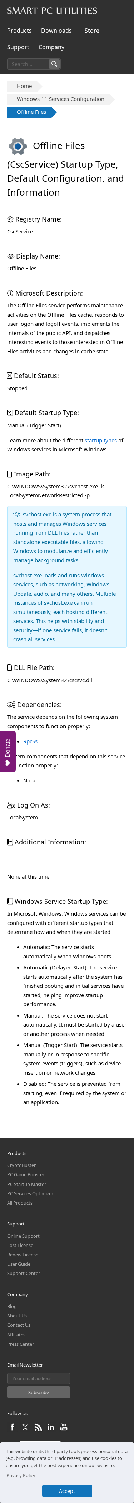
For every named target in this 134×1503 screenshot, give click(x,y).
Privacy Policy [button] (20, 1475)
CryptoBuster (21, 1165)
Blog (12, 1306)
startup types (101, 440)
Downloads (56, 30)
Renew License (22, 1254)
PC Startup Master (26, 1184)
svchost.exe (37, 514)
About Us (17, 1315)
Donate (8, 748)
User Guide (18, 1264)
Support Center (23, 1273)
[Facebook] (13, 1430)
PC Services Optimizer (30, 1193)
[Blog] (39, 1430)
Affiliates (16, 1334)
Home (24, 85)
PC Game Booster (25, 1174)
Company (51, 47)
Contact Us (18, 1325)
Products (19, 30)
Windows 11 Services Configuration (60, 98)
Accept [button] (67, 1491)
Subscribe (38, 1392)
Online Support (23, 1236)
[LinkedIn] (52, 1430)
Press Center (20, 1344)
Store (92, 30)
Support (18, 47)
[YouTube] (64, 1430)
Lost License (20, 1245)
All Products (20, 1203)
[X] (26, 1430)
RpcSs (30, 741)
